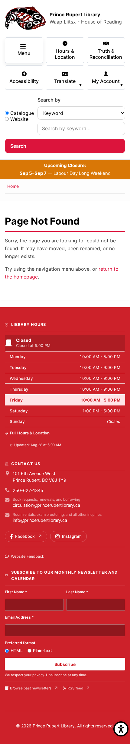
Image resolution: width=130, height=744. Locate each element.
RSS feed (75, 688)
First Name (16, 592)
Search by (48, 100)
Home (13, 186)
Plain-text (42, 650)
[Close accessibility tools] (120, 728)
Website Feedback (27, 556)
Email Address (19, 617)
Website (19, 119)
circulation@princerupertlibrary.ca (46, 505)
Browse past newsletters (30, 688)
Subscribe (65, 664)
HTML (17, 650)
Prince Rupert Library (75, 14)
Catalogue (22, 113)
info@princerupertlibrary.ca (40, 520)
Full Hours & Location (30, 433)
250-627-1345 (28, 490)
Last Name (77, 592)
